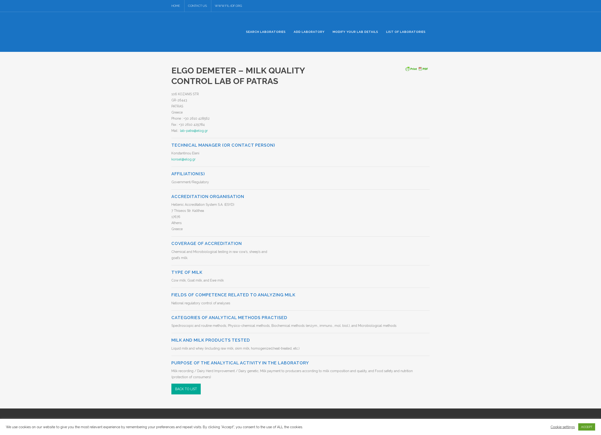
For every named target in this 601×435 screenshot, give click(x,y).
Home (175, 6)
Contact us (197, 6)
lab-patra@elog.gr (194, 131)
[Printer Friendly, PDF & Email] (416, 68)
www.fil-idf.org (228, 6)
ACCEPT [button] (586, 427)
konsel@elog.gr (183, 159)
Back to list (186, 389)
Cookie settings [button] (563, 427)
